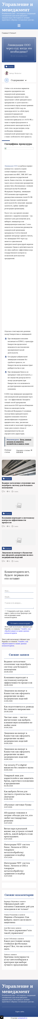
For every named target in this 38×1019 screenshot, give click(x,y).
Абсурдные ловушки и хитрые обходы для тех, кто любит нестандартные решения (18, 816)
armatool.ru (22, 1018)
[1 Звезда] (31, 450)
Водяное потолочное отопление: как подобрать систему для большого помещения (17, 665)
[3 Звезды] (19, 452)
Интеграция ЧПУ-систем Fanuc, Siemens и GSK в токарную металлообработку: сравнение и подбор (17, 849)
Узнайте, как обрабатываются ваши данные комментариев (18, 631)
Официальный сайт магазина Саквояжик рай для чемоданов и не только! (19, 906)
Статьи (12, 33)
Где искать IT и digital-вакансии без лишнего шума (18, 766)
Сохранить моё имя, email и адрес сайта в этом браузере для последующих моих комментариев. (18, 614)
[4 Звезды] (20, 452)
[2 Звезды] (17, 452)
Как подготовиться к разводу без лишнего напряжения (19, 707)
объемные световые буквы (17, 804)
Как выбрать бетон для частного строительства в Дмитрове (17, 794)
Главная (5, 33)
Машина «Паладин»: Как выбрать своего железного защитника (17, 920)
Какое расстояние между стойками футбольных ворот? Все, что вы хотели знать (17, 945)
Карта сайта (20, 1012)
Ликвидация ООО (11, 166)
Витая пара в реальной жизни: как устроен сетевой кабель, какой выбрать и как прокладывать (18, 832)
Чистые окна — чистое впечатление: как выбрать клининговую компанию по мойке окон (18, 721)
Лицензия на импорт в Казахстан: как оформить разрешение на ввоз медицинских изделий (17, 694)
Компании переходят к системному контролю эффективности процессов (18, 680)
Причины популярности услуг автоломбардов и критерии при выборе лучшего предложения (16, 961)
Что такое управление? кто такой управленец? (18, 931)
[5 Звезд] (22, 452)
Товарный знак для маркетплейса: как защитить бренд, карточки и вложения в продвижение (19, 779)
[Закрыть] (1, 1017)
